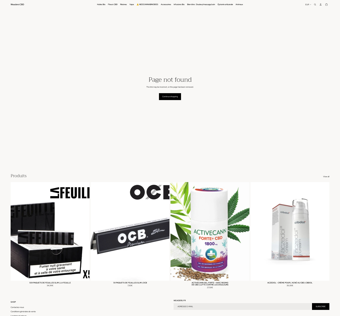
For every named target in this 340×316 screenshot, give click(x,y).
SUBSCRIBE (321, 306)
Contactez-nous (17, 307)
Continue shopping (170, 96)
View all (326, 176)
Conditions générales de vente (23, 311)
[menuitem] (101, 4)
